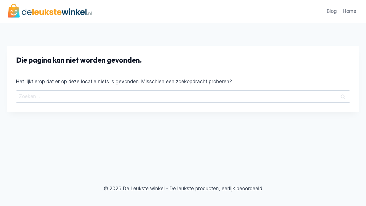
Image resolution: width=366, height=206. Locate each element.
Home (349, 11)
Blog (332, 11)
